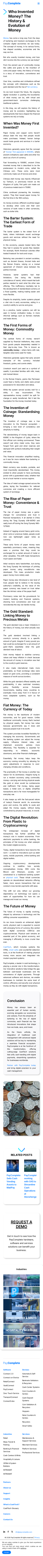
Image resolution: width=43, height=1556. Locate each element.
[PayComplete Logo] (11, 3)
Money (6, 38)
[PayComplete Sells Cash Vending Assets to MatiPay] (13, 1161)
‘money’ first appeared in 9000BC (20, 152)
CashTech (7, 947)
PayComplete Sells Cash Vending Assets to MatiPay (14, 1181)
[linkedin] (4, 1532)
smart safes (14, 950)
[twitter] (12, 1532)
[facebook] (8, 1532)
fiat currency (32, 87)
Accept (6, 1552)
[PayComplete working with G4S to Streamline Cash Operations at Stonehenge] (30, 1161)
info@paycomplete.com (23, 1532)
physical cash (12, 877)
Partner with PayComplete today (21, 1065)
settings (23, 1548)
